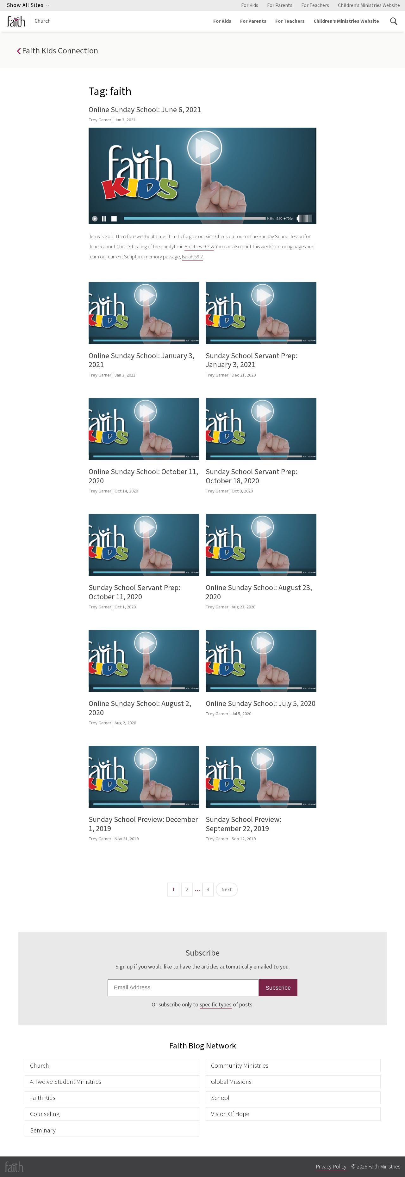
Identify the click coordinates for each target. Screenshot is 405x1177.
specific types (216, 1005)
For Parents (279, 5)
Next (226, 889)
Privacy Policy (331, 1167)
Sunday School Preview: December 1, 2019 (143, 824)
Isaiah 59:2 (192, 256)
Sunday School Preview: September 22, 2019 (243, 824)
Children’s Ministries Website (369, 5)
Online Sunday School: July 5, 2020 (260, 703)
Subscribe (278, 988)
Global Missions (231, 1081)
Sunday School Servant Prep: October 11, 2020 (134, 592)
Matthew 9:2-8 (199, 246)
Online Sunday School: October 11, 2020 (143, 476)
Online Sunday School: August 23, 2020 (259, 592)
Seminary (43, 1130)
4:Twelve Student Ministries (65, 1081)
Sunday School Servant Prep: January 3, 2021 (251, 360)
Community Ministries (239, 1065)
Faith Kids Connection (59, 51)
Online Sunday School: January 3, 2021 (141, 360)
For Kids (249, 5)
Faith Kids (42, 1097)
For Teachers (315, 5)
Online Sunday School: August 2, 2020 (140, 708)
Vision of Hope (230, 1114)
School (220, 1097)
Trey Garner (100, 120)
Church (42, 21)
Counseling (44, 1114)
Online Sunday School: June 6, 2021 (145, 109)
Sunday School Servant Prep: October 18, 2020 (251, 476)
